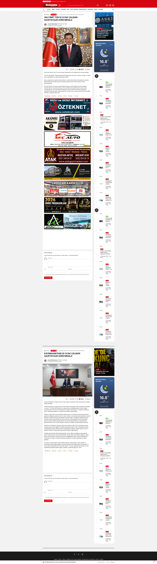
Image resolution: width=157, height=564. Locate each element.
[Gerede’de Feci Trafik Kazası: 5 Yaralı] (104, 362)
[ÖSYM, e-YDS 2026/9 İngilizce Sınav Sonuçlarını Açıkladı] (104, 118)
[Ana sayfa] (43, 9)
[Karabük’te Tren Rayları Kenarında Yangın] (104, 102)
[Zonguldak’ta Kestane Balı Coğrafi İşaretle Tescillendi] (104, 183)
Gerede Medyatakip (52, 23)
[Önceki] (96, 26)
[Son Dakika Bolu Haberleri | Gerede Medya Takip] (50, 5)
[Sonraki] (112, 26)
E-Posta (70, 269)
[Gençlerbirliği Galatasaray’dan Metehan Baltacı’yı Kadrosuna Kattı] (104, 83)
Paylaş (113, 562)
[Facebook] (74, 554)
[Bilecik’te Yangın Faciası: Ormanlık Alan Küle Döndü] (104, 150)
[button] (110, 5)
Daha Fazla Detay (104, 70)
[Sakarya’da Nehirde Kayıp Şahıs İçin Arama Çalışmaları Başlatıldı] (104, 26)
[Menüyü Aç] (59, 5)
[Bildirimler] (113, 5)
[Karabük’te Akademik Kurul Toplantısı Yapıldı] (104, 166)
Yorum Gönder (48, 277)
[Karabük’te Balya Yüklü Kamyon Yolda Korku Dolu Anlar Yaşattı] (104, 199)
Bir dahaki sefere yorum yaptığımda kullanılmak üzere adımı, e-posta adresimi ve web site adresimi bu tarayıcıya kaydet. (67, 274)
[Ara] (98, 5)
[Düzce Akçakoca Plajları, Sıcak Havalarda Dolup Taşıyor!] (104, 134)
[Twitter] (78, 554)
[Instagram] (82, 554)
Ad (45, 269)
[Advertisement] (67, 238)
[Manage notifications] (154, 561)
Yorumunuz (50, 258)
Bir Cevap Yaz (48, 252)
